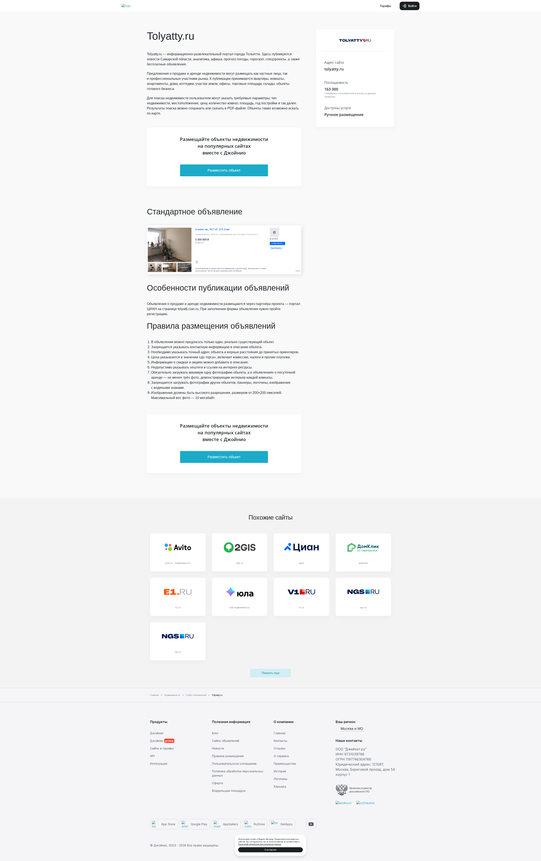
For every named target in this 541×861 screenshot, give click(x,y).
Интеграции (158, 763)
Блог (215, 733)
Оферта (217, 783)
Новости (218, 748)
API (152, 756)
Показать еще (270, 673)
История (280, 771)
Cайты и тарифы (162, 748)
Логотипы (280, 779)
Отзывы (279, 748)
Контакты (280, 740)
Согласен (270, 849)
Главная (280, 733)
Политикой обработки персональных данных (259, 844)
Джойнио (156, 733)
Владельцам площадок (229, 790)
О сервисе (281, 756)
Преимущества (285, 763)
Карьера (280, 786)
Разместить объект (224, 170)
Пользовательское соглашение (234, 763)
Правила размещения (228, 756)
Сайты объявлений (225, 740)
